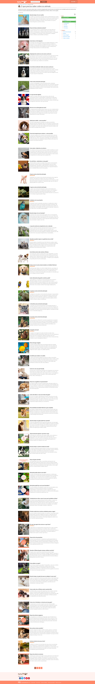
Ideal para (66, 26)
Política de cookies (58, 682)
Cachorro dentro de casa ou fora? (37, 641)
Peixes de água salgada (35, 342)
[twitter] (22, 678)
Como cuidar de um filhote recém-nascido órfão (41, 589)
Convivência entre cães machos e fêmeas (39, 252)
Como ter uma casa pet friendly (37, 368)
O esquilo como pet (34, 330)
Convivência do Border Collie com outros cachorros (41, 67)
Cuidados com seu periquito (36, 200)
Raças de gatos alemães (35, 459)
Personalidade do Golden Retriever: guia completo (41, 407)
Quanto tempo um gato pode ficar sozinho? (40, 420)
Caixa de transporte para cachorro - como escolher (41, 133)
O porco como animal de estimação (38, 174)
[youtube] (27, 678)
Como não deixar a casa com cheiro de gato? (40, 394)
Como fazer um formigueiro (36, 41)
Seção (62, 16)
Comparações (66, 23)
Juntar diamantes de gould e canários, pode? (40, 278)
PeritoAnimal (20, 4)
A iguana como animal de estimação (38, 187)
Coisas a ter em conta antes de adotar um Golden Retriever (43, 265)
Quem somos (33, 682)
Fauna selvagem (66, 35)
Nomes (65, 20)
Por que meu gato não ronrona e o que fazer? (40, 524)
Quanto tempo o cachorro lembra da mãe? (39, 446)
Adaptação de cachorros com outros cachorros (40, 54)
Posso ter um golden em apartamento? (39, 381)
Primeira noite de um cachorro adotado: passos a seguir (42, 511)
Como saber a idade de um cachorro (38, 148)
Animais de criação (66, 36)
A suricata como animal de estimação (38, 317)
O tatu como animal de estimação (37, 81)
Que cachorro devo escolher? (36, 628)
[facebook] (20, 678)
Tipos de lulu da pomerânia (36, 537)
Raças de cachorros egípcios (36, 615)
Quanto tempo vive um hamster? (37, 213)
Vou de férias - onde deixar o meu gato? (39, 161)
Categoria (63, 30)
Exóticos (64, 33)
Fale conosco (38, 682)
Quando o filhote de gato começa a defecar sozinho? (42, 550)
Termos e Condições (44, 682)
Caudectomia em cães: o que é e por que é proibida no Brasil (43, 498)
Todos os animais (66, 38)
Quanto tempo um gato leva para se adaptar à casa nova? (43, 576)
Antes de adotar (24, 4)
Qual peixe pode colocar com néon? (38, 472)
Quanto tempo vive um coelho (37, 15)
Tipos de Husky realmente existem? (38, 28)
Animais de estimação (67, 32)
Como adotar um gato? (35, 563)
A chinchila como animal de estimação (38, 304)
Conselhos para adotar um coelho (37, 355)
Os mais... (65, 25)
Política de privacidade (51, 682)
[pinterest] (29, 678)
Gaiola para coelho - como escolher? (38, 120)
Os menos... (66, 28)
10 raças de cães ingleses (35, 94)
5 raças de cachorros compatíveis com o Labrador (41, 226)
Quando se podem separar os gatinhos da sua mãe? (41, 239)
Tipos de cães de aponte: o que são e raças (39, 433)
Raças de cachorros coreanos (36, 654)
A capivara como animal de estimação (38, 291)
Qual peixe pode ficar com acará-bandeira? (39, 485)
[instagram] (24, 678)
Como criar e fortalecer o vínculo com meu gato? (41, 602)
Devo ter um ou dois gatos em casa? (38, 107)
